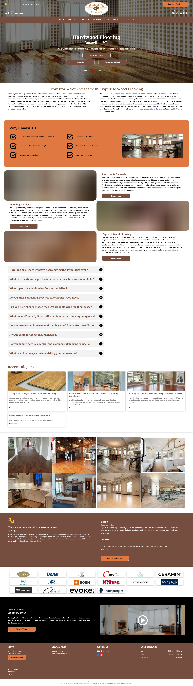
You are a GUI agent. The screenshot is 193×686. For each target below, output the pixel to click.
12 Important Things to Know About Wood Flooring (32, 393)
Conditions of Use (93, 681)
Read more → (14, 408)
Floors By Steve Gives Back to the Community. (30, 415)
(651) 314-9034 (179, 13)
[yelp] (101, 655)
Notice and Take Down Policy (106, 681)
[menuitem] (61, 19)
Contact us (160, 109)
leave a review (75, 539)
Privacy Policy (67, 681)
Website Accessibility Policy (122, 681)
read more (174, 530)
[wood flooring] (37, 381)
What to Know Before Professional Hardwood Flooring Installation (93, 394)
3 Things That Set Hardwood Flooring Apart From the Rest (155, 393)
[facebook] (98, 655)
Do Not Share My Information (80, 681)
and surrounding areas (61, 654)
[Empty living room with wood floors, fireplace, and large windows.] (156, 381)
